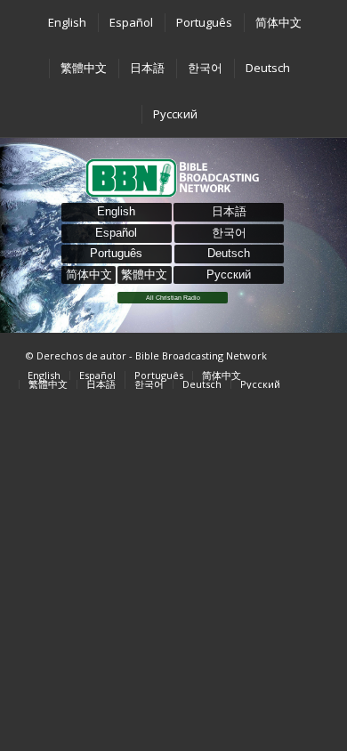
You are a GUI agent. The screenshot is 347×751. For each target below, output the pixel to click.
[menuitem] (66, 22)
